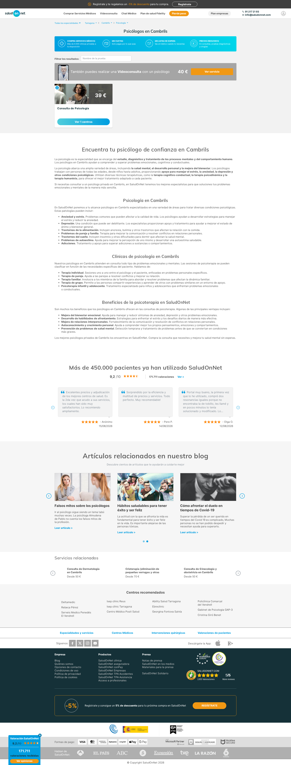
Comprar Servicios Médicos (79, 13)
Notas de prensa (152, 660)
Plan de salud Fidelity (152, 13)
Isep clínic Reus (116, 601)
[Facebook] (72, 643)
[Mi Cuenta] (283, 13)
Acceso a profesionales (112, 680)
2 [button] (147, 437)
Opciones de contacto (68, 667)
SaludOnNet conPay (110, 667)
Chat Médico (128, 13)
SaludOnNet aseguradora (113, 663)
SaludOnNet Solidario (155, 673)
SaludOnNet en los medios (158, 663)
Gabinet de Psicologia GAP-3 (215, 609)
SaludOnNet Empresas (112, 670)
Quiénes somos (64, 663)
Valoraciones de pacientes (214, 632)
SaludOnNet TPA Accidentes (115, 673)
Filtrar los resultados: (67, 58)
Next (242, 496)
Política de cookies (66, 677)
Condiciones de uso (66, 670)
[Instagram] (87, 643)
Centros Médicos (122, 632)
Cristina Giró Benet (209, 615)
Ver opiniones (25, 760)
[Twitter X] (80, 643)
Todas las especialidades (66, 23)
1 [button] (142, 437)
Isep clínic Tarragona (119, 606)
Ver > (180, 376)
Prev (49, 496)
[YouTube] (95, 643)
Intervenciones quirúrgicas (168, 632)
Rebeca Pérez (69, 607)
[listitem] (83, 106)
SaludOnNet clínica (110, 660)
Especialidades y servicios (76, 632)
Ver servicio (212, 71)
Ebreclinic (158, 606)
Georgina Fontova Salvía (167, 611)
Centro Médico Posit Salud (123, 611)
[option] (159, 407)
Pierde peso (179, 13)
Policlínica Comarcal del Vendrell (210, 603)
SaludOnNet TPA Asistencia (115, 677)
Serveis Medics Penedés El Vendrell (76, 614)
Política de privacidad (68, 673)
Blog (57, 660)
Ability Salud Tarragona (166, 601)
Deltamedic (68, 602)
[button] (52, 407)
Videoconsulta (108, 13)
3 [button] (152, 437)
